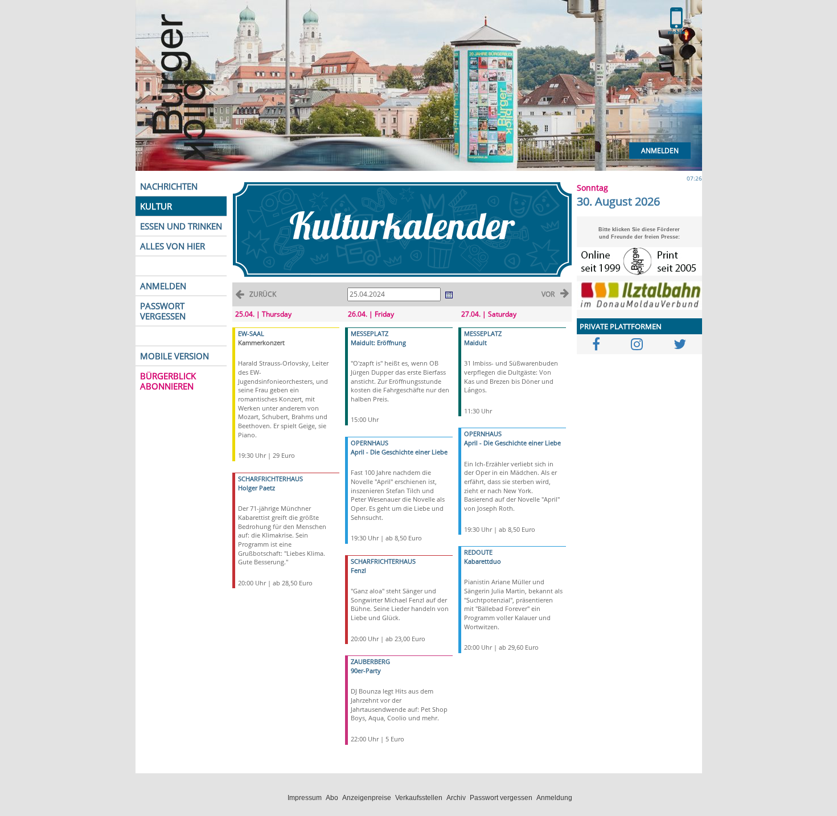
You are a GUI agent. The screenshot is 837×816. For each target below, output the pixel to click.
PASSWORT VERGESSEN (163, 311)
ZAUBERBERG (370, 661)
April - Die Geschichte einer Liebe (399, 452)
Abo (332, 798)
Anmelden (660, 150)
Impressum (305, 798)
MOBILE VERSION (174, 356)
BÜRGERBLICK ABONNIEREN (168, 381)
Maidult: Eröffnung (378, 342)
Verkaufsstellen (418, 798)
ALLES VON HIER (172, 246)
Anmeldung (554, 798)
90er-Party (366, 670)
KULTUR (156, 206)
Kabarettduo (482, 561)
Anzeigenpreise (366, 798)
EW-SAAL (251, 333)
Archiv (456, 798)
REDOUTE (478, 552)
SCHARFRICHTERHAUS (270, 478)
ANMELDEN (163, 286)
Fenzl (358, 570)
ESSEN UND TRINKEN (181, 226)
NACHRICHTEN (169, 186)
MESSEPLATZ (369, 333)
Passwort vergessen (501, 798)
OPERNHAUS (369, 442)
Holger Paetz (256, 487)
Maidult (475, 342)
